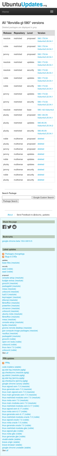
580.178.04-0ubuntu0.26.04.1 (45, 39)
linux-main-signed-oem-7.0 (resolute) (18, 391)
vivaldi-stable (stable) (11, 439)
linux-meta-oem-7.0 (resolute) (15, 400)
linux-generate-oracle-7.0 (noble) (16, 425)
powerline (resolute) (11, 305)
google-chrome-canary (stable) (15, 383)
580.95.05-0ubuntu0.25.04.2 (45, 124)
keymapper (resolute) (11, 297)
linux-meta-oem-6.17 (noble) (14, 411)
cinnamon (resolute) (11, 308)
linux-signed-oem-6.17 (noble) (15, 408)
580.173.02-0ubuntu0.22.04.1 (45, 95)
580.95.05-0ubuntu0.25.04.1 (45, 132)
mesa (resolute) (9, 288)
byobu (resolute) (9, 325)
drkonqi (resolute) (10, 300)
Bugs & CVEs (11, 256)
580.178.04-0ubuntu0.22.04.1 (45, 55)
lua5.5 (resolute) (9, 294)
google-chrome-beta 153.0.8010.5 (17, 241)
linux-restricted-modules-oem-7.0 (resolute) (21, 397)
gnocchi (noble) (9, 338)
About (10, 214)
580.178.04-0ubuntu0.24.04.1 (45, 47)
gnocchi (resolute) (10, 283)
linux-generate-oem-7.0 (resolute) (17, 389)
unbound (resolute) (10, 291)
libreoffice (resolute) (11, 302)
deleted (41, 138)
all (7, 352)
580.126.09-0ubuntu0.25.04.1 (45, 116)
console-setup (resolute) (13, 277)
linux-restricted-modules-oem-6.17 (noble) (20, 405)
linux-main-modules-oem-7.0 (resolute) (19, 403)
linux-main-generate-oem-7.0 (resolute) (19, 394)
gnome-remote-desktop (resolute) (17, 327)
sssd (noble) (7, 268)
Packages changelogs (14, 253)
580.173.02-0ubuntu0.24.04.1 (45, 79)
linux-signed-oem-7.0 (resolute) (16, 386)
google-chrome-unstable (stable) (16, 447)
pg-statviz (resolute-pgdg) (13, 375)
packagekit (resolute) (11, 286)
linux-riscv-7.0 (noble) (11, 347)
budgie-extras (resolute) (12, 280)
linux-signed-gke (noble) (12, 430)
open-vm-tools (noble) (12, 341)
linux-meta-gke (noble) (12, 433)
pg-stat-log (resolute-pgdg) (14, 369)
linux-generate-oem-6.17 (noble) (16, 414)
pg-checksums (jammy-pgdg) (15, 380)
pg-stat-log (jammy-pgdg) (13, 378)
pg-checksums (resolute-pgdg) (15, 372)
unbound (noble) (9, 344)
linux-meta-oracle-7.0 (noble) (15, 422)
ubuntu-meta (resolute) (12, 313)
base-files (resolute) (11, 262)
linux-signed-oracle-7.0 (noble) (15, 419)
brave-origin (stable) (11, 442)
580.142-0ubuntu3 (46, 109)
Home (5, 11)
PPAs (7, 362)
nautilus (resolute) (10, 333)
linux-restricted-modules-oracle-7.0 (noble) (21, 417)
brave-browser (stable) (12, 444)
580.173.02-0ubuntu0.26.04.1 (45, 63)
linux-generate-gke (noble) (13, 436)
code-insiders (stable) (11, 366)
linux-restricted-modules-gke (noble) (18, 428)
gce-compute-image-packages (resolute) (20, 330)
